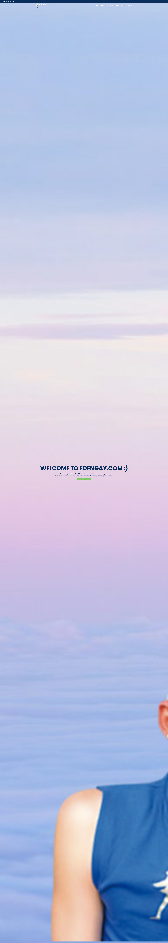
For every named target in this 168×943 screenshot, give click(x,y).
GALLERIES (103, 5)
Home (97, 5)
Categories (110, 5)
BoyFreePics (4, 1)
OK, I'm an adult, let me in (84, 479)
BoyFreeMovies (11, 1)
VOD (129, 5)
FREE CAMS (123, 5)
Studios (117, 5)
